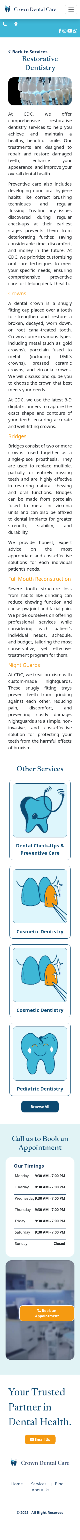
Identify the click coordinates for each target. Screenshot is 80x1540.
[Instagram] (64, 31)
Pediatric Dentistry (40, 1088)
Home (17, 1483)
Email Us (42, 1439)
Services (38, 1483)
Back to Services (29, 52)
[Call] (5, 24)
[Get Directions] (16, 24)
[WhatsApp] (75, 31)
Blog (59, 1483)
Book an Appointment (47, 1313)
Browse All (40, 1106)
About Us (40, 1489)
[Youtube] (69, 31)
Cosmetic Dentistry (40, 931)
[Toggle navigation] (71, 9)
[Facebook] (60, 31)
